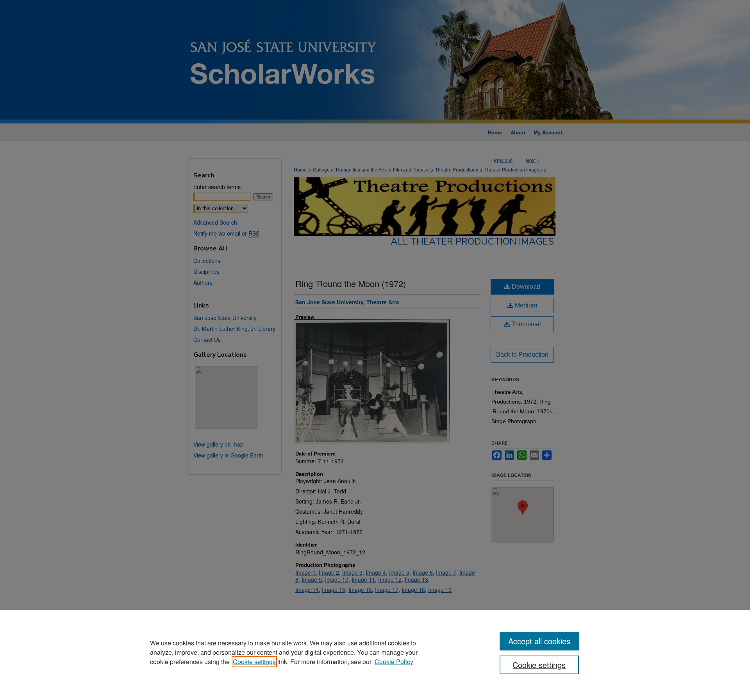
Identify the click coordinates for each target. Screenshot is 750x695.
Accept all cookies (539, 641)
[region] (375, 652)
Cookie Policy (394, 661)
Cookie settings (254, 661)
